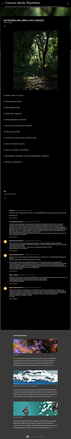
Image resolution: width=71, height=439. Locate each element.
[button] (5, 26)
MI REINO (16, 355)
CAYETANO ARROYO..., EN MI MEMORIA (25, 386)
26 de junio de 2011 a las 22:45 (32, 254)
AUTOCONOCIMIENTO (10, 194)
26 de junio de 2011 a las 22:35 (32, 240)
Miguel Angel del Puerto (16, 240)
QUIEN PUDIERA (18, 417)
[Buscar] (65, 3)
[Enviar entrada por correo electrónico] (5, 192)
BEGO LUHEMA (13, 275)
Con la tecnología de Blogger (37, 436)
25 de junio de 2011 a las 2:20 (23, 210)
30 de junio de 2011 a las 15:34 (27, 275)
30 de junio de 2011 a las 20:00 (32, 287)
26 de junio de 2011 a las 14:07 (32, 221)
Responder (13, 218)
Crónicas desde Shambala (22, 2)
